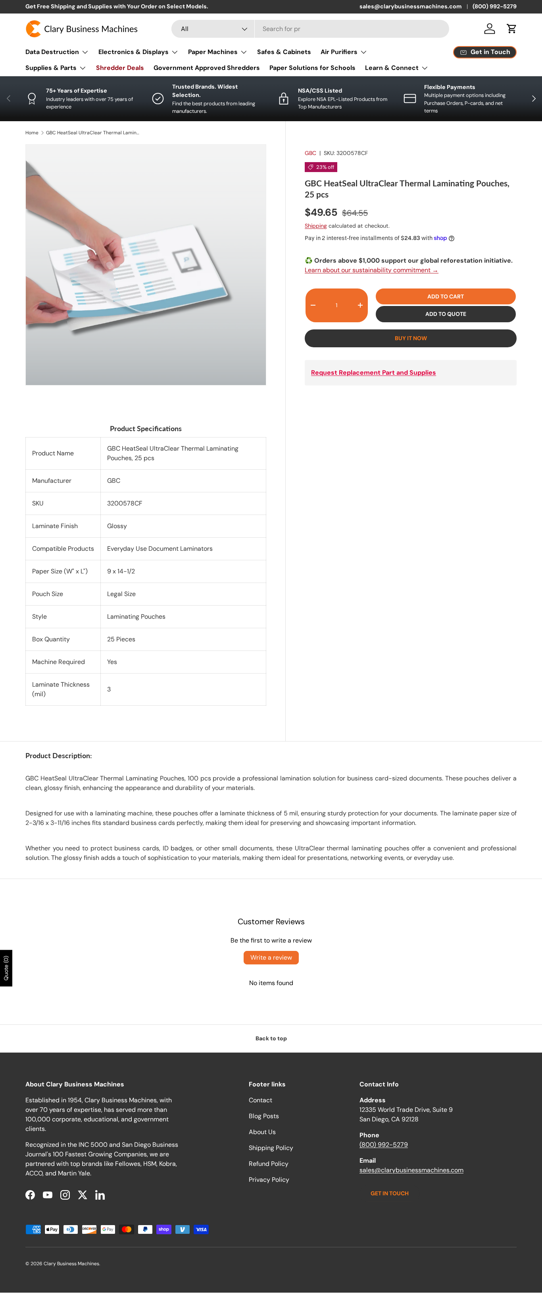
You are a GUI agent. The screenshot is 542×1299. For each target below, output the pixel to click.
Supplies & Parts (51, 68)
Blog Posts (264, 1116)
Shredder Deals (120, 68)
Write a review (271, 957)
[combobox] (310, 29)
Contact (260, 1100)
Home (31, 132)
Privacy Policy (269, 1179)
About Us (262, 1132)
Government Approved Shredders (207, 68)
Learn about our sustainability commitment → (371, 270)
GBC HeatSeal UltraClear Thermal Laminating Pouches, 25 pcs (93, 132)
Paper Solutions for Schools (312, 68)
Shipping (316, 225)
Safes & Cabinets (284, 52)
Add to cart (445, 296)
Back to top (271, 1038)
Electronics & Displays (133, 52)
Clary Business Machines (71, 1263)
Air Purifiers (339, 52)
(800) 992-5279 (495, 6)
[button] (512, 28)
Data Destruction (52, 52)
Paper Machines (213, 52)
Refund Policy (268, 1164)
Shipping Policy (271, 1148)
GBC (310, 153)
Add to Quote (445, 313)
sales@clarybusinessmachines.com (410, 6)
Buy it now (411, 338)
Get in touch (390, 1193)
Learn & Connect (392, 68)
